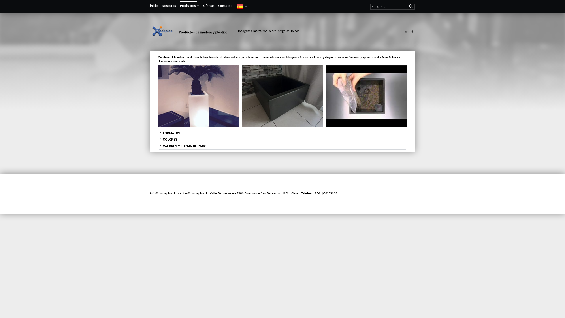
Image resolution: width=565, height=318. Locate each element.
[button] (282, 133)
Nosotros (169, 6)
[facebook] (412, 31)
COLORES (170, 140)
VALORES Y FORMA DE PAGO (184, 146)
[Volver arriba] (411, 193)
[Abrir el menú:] (246, 7)
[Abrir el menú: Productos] (198, 5)
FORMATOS (171, 133)
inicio (154, 6)
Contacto (225, 6)
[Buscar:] (392, 7)
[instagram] (406, 31)
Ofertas (209, 6)
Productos (188, 6)
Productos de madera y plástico (203, 32)
